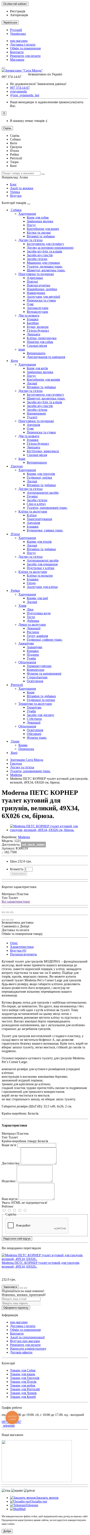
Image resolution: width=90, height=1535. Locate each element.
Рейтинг (8, 1206)
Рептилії (16, 685)
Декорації (33, 628)
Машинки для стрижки (43, 262)
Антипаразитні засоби (43, 492)
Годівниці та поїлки (41, 700)
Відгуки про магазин (25, 1341)
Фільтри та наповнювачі (44, 673)
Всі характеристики (16, 901)
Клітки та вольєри (40, 575)
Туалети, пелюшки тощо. (45, 266)
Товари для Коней (23, 1396)
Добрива (33, 621)
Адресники (35, 278)
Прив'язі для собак (40, 342)
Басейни (33, 323)
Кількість (16, 869)
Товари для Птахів (23, 1381)
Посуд (31, 225)
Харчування (27, 213)
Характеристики (22, 947)
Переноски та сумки (41, 300)
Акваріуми (26, 643)
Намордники (36, 293)
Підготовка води (39, 613)
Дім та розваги (28, 315)
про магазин (19, 41)
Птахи (15, 534)
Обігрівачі (34, 734)
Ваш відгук (10, 1199)
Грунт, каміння (37, 636)
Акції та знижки (21, 188)
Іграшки (33, 319)
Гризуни (16, 466)
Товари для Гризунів (24, 1378)
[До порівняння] (11, 912)
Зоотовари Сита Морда (26, 760)
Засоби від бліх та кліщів (44, 251)
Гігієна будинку (38, 330)
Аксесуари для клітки (42, 587)
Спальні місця (37, 345)
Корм (30, 692)
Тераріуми (34, 707)
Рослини (33, 632)
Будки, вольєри (38, 327)
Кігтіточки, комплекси (43, 451)
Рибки (15, 590)
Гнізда (31, 583)
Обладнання (27, 662)
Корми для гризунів (41, 474)
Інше (21, 458)
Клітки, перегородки (42, 338)
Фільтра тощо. (37, 737)
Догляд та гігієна (30, 240)
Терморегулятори (39, 666)
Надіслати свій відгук (17, 1238)
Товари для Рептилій (25, 1389)
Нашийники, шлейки (42, 289)
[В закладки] (7, 912)
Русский (16, 30)
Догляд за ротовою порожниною (50, 247)
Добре (7, 1531)
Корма (22, 745)
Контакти (17, 52)
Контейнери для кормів (43, 379)
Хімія (22, 605)
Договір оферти (21, 1352)
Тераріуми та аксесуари (35, 703)
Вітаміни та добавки (41, 387)
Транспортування (39, 519)
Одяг (30, 304)
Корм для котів (37, 368)
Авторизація (19, 15)
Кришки (33, 651)
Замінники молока (40, 221)
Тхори (14, 741)
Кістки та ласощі (39, 232)
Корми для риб (37, 598)
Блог (13, 184)
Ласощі (32, 383)
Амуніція (33, 425)
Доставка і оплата (22, 44)
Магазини (17, 59)
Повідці (32, 281)
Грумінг (32, 496)
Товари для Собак (23, 1370)
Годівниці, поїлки (39, 477)
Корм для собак (38, 217)
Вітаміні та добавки (41, 236)
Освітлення (35, 681)
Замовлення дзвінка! (38, 84)
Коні (13, 752)
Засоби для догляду (40, 715)
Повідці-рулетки (38, 285)
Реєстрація (17, 11)
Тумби (31, 658)
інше (21, 349)
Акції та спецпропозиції (27, 1337)
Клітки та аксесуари (32, 511)
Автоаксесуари (37, 308)
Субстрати (34, 718)
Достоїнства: (11, 1163)
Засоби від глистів (40, 255)
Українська (18, 33)
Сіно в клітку (36, 504)
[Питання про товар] (3, 912)
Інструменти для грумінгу (45, 244)
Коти (14, 360)
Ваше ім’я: (9, 1145)
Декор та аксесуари (32, 624)
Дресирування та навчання (46, 357)
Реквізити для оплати (25, 56)
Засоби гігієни (37, 259)
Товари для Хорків (23, 1393)
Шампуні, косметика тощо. (46, 270)
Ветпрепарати (37, 462)
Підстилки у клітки (40, 568)
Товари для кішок (22, 1374)
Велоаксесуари (37, 311)
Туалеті (32, 417)
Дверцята (33, 334)
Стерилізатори (37, 677)
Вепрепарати (36, 353)
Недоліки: (9, 1181)
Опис (14, 943)
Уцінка (15, 192)
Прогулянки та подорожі (36, 274)
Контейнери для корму (43, 229)
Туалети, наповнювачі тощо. (47, 507)
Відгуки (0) (18, 950)
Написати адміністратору (28, 1348)
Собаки (16, 210)
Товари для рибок (22, 1385)
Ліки (30, 609)
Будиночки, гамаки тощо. (45, 530)
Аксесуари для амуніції (43, 296)
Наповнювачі (36, 413)
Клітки (32, 515)
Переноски (26, 749)
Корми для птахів (39, 541)
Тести (31, 617)
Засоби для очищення (42, 564)
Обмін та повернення (25, 48)
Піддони (33, 654)
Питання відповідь (23, 954)
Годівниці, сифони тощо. (44, 639)
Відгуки (16, 195)
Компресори (35, 669)
